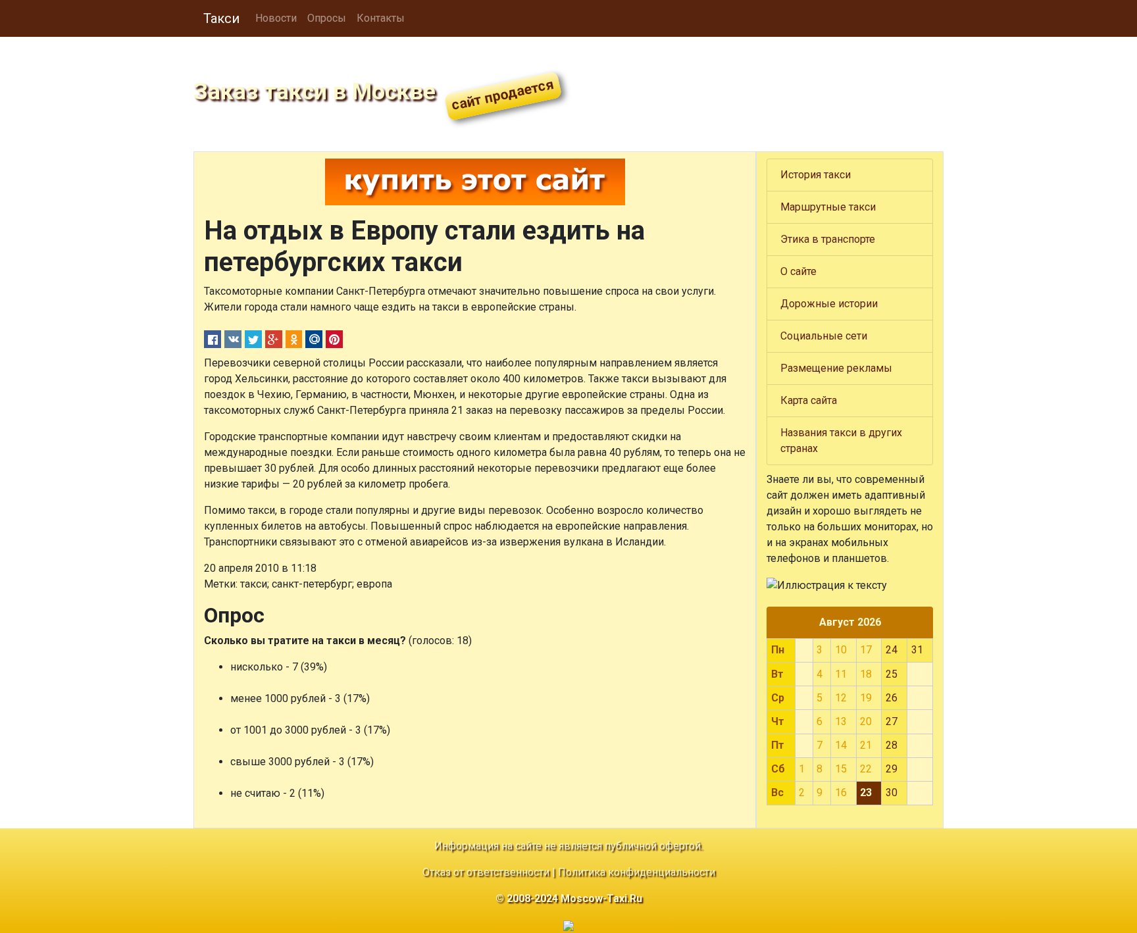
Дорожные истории (829, 303)
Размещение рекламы (836, 368)
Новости (276, 18)
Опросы (326, 18)
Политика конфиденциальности (636, 872)
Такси (221, 18)
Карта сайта (808, 400)
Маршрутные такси (828, 207)
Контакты (381, 18)
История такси (815, 174)
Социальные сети (823, 336)
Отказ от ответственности (485, 872)
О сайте (798, 271)
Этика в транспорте (827, 239)
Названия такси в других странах (841, 440)
